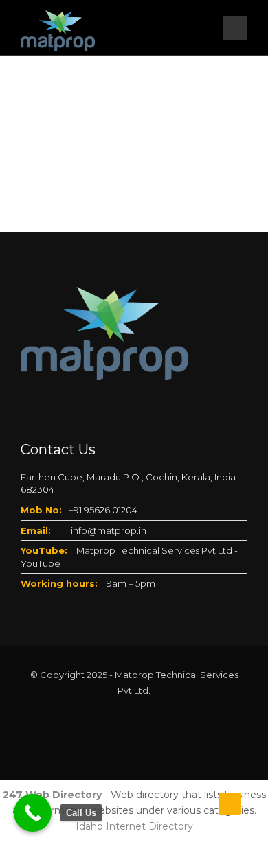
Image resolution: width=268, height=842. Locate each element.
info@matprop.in (108, 530)
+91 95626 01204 (103, 509)
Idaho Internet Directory (134, 826)
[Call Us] (33, 813)
